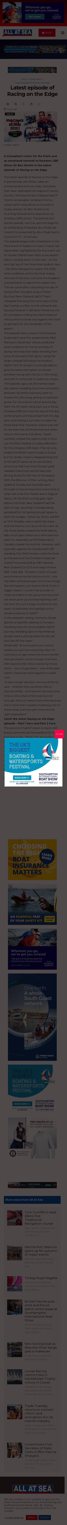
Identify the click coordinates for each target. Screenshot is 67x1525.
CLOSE (59, 734)
